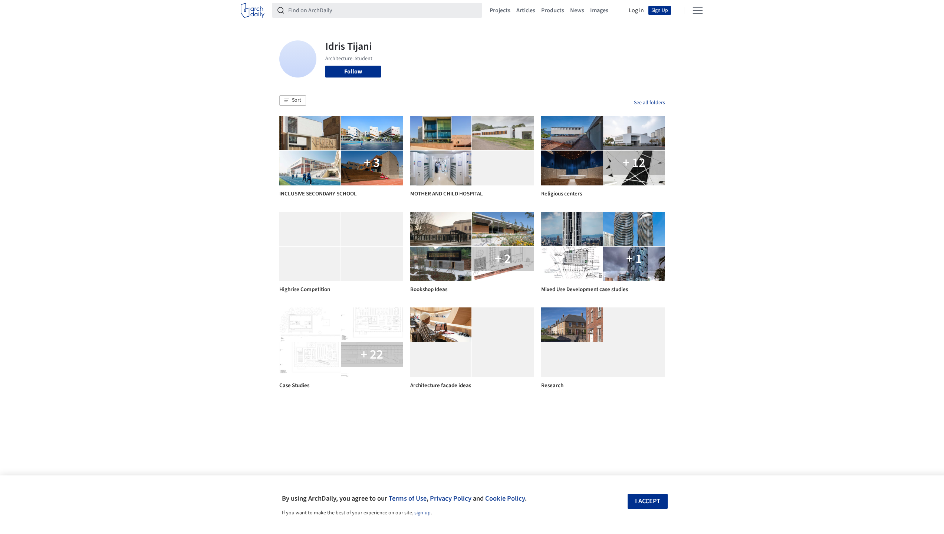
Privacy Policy (450, 498)
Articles (525, 10)
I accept (647, 501)
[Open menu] (698, 10)
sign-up (422, 513)
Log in (636, 10)
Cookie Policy (505, 498)
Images (599, 10)
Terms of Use (408, 498)
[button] (292, 100)
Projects (500, 10)
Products (552, 10)
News (577, 10)
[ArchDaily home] (252, 10)
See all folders (649, 102)
